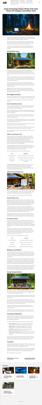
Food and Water (22, 0)
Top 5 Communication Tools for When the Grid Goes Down (8, 377)
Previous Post (13, 358)
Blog (17, 4)
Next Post (29, 358)
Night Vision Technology (14, 1)
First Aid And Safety (29, 0)
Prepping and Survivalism (15, 0)
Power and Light (22, 1)
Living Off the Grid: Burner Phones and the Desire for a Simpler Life (8, 392)
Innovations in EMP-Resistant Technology (20, 376)
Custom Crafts (13, 4)
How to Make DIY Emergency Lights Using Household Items (33, 377)
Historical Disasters (29, 1)
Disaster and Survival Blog (7, 390)
